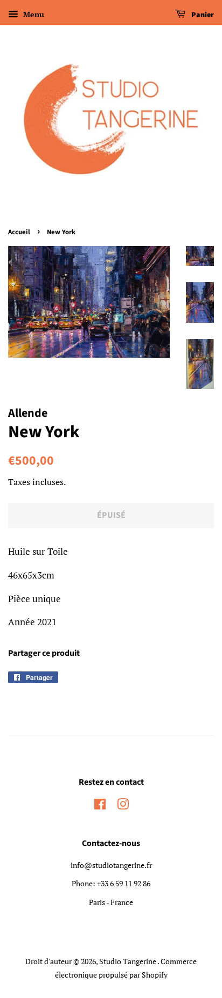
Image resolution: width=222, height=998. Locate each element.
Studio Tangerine (128, 961)
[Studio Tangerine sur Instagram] (123, 806)
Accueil (19, 232)
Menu (32, 14)
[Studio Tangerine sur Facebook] (100, 806)
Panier (202, 15)
